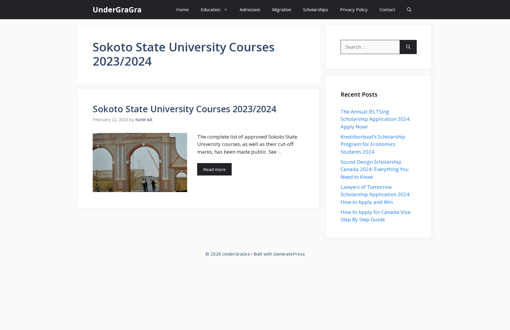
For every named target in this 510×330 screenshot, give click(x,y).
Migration (281, 9)
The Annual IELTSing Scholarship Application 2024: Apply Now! (376, 119)
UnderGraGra (117, 9)
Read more (214, 169)
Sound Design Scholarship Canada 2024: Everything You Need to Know (375, 169)
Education (210, 9)
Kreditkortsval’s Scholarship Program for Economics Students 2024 (373, 144)
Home (182, 9)
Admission (250, 9)
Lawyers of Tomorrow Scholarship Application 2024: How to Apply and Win (376, 194)
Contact (387, 9)
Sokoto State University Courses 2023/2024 (184, 109)
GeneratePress (289, 254)
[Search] (408, 47)
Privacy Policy (354, 9)
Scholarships (315, 9)
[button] (409, 9)
